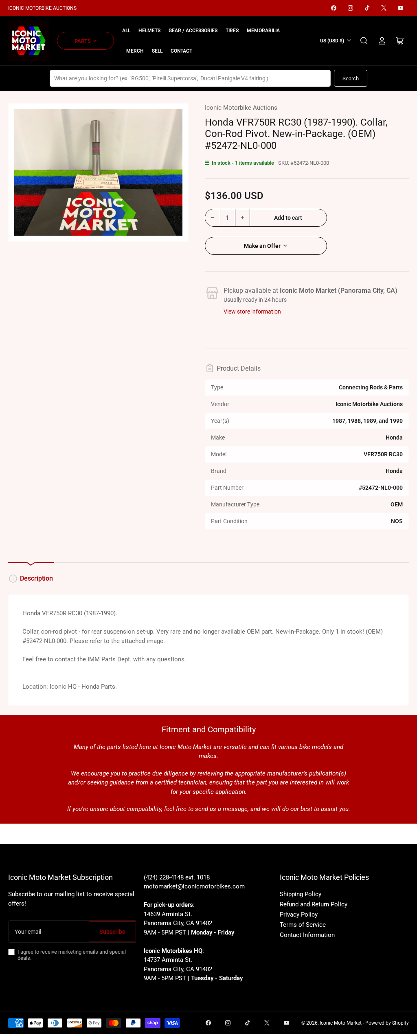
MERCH (135, 51)
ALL (126, 30)
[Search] (364, 41)
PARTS (83, 41)
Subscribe (112, 931)
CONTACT (181, 51)
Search (350, 78)
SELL (157, 51)
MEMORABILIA (263, 30)
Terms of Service (303, 924)
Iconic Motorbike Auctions (241, 107)
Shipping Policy (300, 894)
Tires (232, 30)
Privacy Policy (299, 914)
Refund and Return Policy (313, 904)
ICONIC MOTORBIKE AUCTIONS (42, 8)
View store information (252, 311)
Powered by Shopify (387, 1023)
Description (36, 578)
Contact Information (307, 935)
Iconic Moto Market (341, 1023)
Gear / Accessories (193, 30)
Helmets (149, 30)
